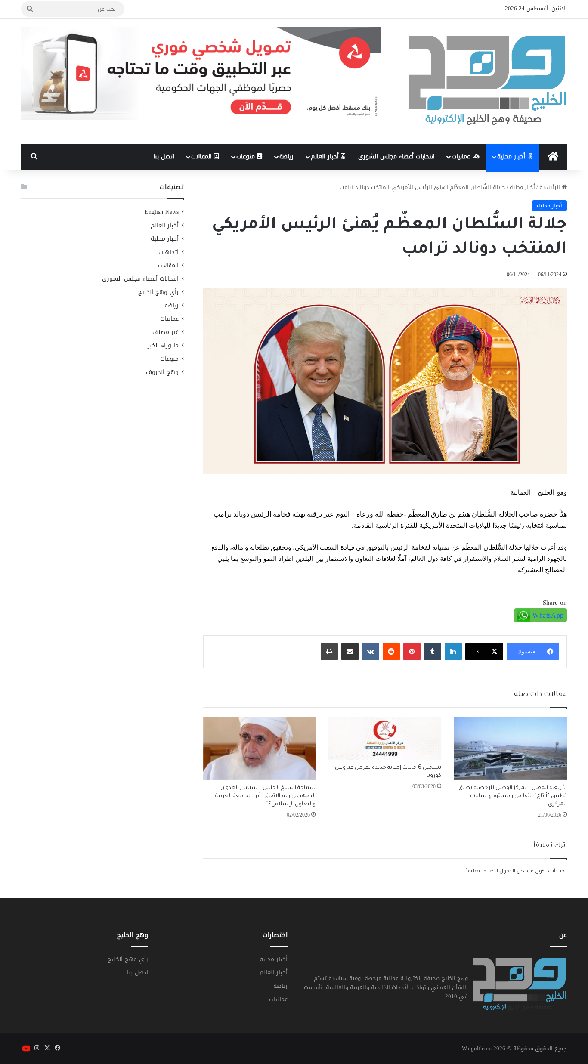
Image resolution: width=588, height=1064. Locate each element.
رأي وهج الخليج (158, 292)
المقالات (202, 156)
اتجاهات (168, 252)
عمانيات (462, 156)
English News (162, 212)
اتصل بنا (163, 156)
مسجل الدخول (516, 872)
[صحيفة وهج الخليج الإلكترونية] (488, 81)
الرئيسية (550, 187)
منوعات (246, 156)
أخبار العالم (326, 156)
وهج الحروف (162, 372)
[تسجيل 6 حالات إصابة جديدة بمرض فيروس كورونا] (384, 738)
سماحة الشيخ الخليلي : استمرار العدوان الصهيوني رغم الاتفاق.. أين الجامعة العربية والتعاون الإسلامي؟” (265, 796)
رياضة (286, 156)
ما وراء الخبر (163, 345)
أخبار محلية (512, 156)
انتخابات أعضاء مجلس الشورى (396, 156)
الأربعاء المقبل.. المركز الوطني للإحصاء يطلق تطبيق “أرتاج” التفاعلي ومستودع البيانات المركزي (512, 796)
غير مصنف (165, 332)
